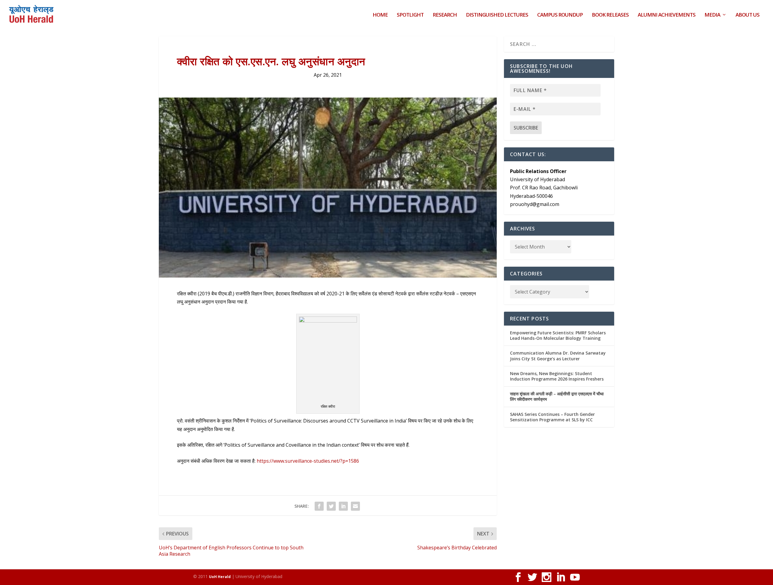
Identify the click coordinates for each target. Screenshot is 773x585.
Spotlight (410, 15)
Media (712, 15)
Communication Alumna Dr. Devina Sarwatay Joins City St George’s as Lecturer (558, 355)
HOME (380, 15)
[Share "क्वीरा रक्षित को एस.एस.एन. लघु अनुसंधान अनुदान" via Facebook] (319, 506)
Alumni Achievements (666, 15)
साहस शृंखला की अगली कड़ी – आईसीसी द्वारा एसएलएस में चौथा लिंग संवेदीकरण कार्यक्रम (557, 396)
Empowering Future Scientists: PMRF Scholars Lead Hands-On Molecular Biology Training (558, 335)
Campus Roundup (560, 15)
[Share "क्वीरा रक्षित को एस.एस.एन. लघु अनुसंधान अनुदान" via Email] (355, 506)
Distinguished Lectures (497, 15)
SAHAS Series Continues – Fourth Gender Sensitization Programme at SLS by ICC (552, 417)
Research (445, 15)
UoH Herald (220, 576)
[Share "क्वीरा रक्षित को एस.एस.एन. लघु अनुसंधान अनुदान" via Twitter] (331, 506)
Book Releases (610, 15)
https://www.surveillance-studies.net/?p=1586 (308, 461)
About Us (747, 15)
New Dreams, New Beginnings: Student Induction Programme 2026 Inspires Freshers (557, 376)
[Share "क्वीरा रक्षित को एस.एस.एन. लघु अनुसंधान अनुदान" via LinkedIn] (343, 506)
